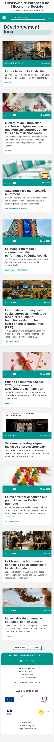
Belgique (8, 150)
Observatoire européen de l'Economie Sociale (27, 4)
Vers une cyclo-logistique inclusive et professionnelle (25, 445)
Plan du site (27, 722)
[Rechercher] (48, 17)
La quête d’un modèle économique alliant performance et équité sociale (26, 252)
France (8, 82)
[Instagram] (32, 660)
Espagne (8, 208)
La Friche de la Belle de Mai (25, 71)
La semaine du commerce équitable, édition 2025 (23, 620)
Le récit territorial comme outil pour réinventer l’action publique (26, 500)
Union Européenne (19, 208)
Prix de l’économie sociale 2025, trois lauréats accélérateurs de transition (24, 385)
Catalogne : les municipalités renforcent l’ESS (25, 192)
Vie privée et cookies (27, 728)
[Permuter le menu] (4, 17)
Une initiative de (27, 10)
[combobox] (28, 17)
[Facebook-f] (27, 660)
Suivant (35, 648)
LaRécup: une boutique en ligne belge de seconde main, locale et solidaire (26, 565)
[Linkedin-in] (21, 660)
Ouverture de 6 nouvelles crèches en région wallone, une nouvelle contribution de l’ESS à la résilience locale (26, 128)
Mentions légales (27, 725)
